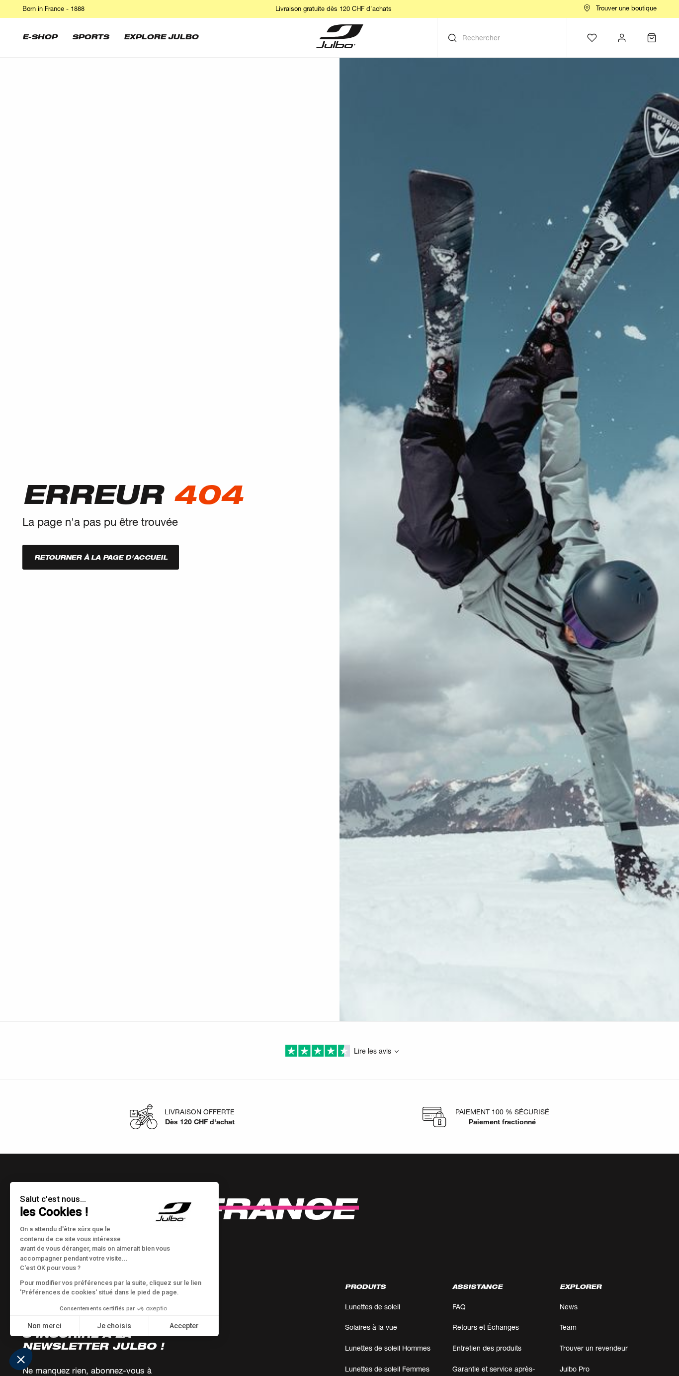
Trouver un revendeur (594, 1348)
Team (568, 1327)
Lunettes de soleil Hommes (387, 1348)
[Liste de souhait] (592, 38)
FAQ (459, 1306)
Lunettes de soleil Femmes (387, 1369)
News (569, 1306)
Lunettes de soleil (372, 1306)
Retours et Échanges (485, 1327)
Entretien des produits (486, 1348)
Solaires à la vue (371, 1327)
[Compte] (622, 38)
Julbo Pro (575, 1369)
